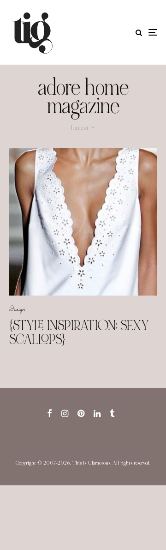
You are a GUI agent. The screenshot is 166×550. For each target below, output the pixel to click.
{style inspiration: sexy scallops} (79, 332)
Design (17, 308)
